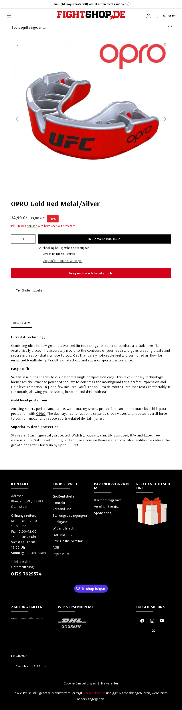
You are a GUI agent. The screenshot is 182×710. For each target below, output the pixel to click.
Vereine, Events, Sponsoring (106, 509)
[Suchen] (170, 26)
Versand (32, 226)
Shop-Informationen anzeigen (62, 261)
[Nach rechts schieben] (165, 119)
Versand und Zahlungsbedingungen (70, 512)
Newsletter (109, 683)
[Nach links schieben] (17, 119)
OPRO (41, 413)
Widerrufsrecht (64, 528)
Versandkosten (95, 693)
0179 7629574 (26, 574)
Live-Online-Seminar (68, 541)
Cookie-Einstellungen (80, 683)
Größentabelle (31, 290)
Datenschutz (63, 534)
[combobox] (86, 26)
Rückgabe (60, 522)
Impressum (61, 553)
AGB (56, 547)
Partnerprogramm (107, 500)
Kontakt (59, 502)
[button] (9, 15)
